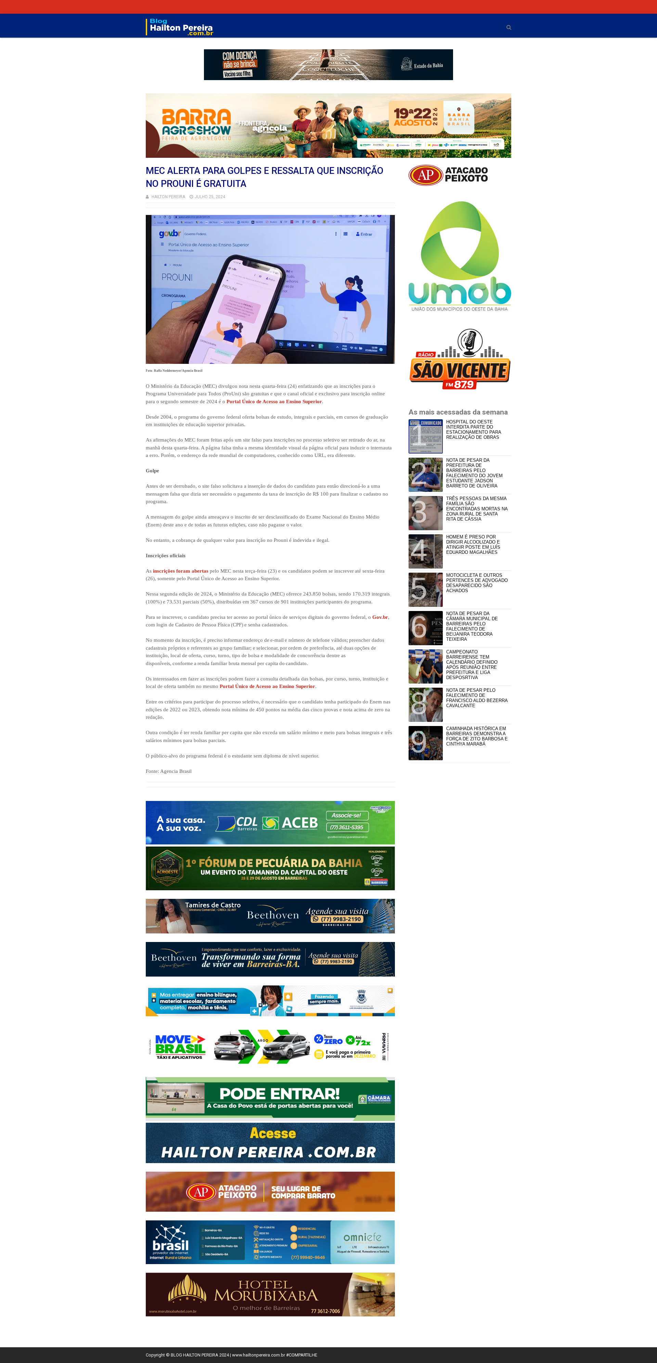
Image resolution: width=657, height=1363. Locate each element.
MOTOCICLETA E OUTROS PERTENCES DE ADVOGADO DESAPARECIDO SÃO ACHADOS (477, 583)
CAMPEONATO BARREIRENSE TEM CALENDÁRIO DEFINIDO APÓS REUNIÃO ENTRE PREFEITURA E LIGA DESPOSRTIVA (472, 664)
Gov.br (380, 617)
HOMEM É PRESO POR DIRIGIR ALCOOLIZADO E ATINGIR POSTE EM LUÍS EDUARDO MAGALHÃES (473, 544)
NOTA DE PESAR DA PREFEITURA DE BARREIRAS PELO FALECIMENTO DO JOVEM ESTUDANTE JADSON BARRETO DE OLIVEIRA (474, 473)
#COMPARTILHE (301, 1355)
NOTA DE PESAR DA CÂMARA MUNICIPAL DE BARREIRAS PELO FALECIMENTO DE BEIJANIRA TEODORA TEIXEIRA (472, 626)
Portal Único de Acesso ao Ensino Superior (274, 401)
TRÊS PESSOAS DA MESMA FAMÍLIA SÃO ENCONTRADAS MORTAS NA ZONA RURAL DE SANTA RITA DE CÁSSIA (476, 509)
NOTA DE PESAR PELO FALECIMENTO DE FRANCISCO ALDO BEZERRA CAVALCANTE (476, 698)
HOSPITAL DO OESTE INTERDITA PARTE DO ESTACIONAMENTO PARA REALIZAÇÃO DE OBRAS (473, 429)
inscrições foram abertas (180, 571)
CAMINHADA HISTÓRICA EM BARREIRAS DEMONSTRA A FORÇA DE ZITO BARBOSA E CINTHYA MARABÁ (477, 736)
